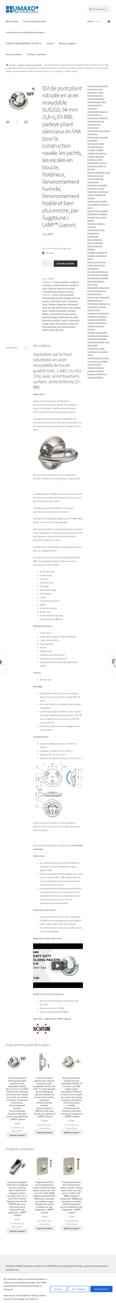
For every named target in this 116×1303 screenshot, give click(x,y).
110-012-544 (55, 314)
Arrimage (71, 310)
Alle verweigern (78, 1289)
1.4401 (64, 320)
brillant (56, 320)
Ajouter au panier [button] (17, 1135)
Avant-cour (73, 323)
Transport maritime (36, 54)
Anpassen (58, 1289)
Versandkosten (64, 248)
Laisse (55, 294)
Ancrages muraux (68, 314)
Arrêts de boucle (49, 327)
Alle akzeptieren (101, 1289)
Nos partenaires (14, 54)
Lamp (70, 307)
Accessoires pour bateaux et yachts (58, 291)
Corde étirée (55, 301)
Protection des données (34, 21)
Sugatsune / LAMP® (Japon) (57, 1018)
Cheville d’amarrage (57, 310)
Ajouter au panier (65, 263)
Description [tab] (11, 347)
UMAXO (45, 314)
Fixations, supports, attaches (30, 65)
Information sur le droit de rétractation (25, 32)
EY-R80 (60, 317)
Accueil (12, 65)
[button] (33, 89)
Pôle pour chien (71, 317)
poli (57, 323)
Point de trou (61, 307)
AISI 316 (63, 323)
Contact (50, 43)
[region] (58, 1288)
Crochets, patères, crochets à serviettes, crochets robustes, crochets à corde (60, 285)
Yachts (52, 323)
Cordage (67, 298)
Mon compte (12, 21)
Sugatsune (61, 304)
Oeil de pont (72, 304)
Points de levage (66, 294)
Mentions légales (67, 43)
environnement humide (52, 298)
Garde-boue (47, 320)
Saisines (52, 304)
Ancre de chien (48, 307)
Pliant (64, 301)
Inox (59, 327)
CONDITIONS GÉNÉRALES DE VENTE (23, 43)
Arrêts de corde (56, 330)
